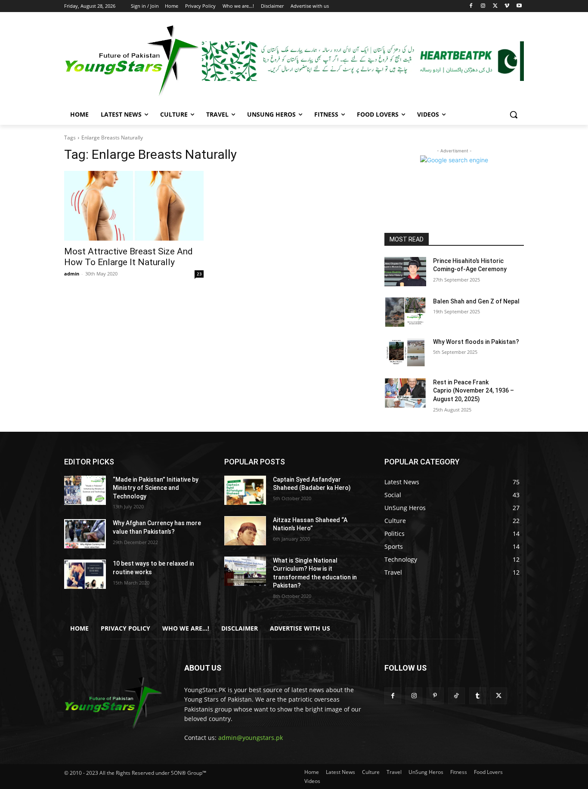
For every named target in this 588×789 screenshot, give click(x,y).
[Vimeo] (507, 6)
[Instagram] (483, 6)
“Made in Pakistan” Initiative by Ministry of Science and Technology (155, 488)
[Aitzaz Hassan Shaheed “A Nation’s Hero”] (245, 530)
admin (71, 273)
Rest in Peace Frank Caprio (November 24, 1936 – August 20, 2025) (473, 390)
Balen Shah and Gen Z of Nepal (476, 301)
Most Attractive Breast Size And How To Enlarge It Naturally (128, 256)
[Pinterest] (435, 695)
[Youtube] (519, 6)
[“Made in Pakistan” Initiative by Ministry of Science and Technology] (85, 490)
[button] (513, 114)
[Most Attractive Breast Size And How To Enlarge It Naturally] (134, 206)
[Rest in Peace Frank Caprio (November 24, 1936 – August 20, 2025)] (405, 393)
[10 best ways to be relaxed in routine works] (85, 574)
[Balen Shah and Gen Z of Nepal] (405, 312)
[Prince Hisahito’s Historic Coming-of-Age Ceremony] (405, 271)
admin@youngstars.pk (250, 737)
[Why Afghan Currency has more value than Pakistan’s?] (85, 533)
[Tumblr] (477, 695)
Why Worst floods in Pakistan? (476, 341)
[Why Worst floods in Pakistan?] (405, 352)
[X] (495, 6)
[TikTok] (456, 695)
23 (199, 274)
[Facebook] (471, 6)
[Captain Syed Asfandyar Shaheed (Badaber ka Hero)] (245, 490)
